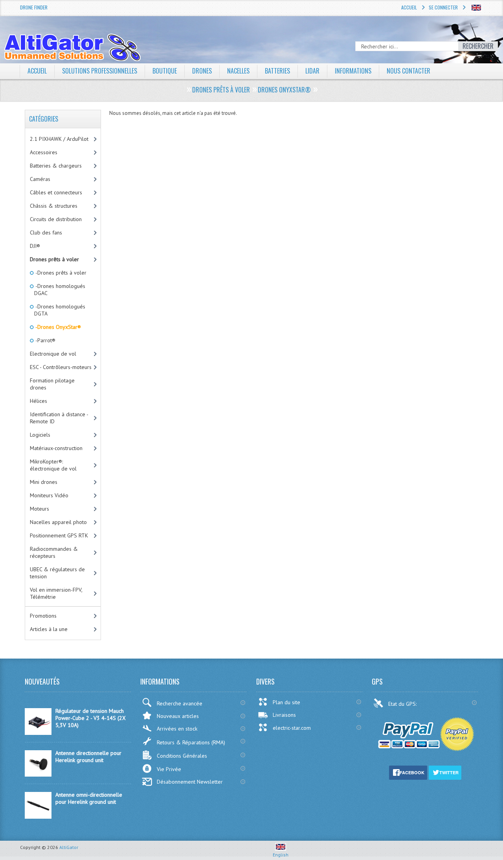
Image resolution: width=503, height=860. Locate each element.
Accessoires (43, 152)
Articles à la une (49, 629)
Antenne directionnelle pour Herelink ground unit (88, 756)
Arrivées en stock (177, 728)
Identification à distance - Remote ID (59, 418)
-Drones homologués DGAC (59, 289)
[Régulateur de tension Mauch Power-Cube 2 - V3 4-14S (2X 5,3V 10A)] (38, 732)
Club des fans (46, 232)
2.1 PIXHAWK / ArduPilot (59, 138)
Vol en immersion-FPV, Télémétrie (56, 593)
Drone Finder (34, 7)
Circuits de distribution (56, 219)
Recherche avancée (179, 703)
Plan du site (286, 702)
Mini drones (43, 481)
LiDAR (312, 71)
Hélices (38, 400)
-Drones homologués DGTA (59, 310)
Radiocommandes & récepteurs (54, 552)
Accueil (409, 7)
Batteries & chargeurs (56, 165)
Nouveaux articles (178, 716)
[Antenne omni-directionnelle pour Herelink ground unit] (38, 816)
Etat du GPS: (403, 703)
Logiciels (40, 434)
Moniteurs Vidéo (49, 495)
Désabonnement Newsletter (190, 781)
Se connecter (443, 7)
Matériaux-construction (56, 448)
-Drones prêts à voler (60, 272)
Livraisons (284, 714)
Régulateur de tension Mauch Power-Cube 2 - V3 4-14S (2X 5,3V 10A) (90, 718)
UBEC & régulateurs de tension (57, 573)
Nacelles (238, 71)
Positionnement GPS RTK (59, 535)
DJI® (35, 245)
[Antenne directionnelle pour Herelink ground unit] (38, 774)
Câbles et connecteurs (56, 192)
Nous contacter (408, 71)
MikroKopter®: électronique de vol (53, 465)
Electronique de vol (53, 353)
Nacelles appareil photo (58, 522)
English (280, 855)
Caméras (40, 179)
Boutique (164, 71)
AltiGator (68, 847)
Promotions (43, 615)
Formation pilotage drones (52, 384)
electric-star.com (292, 727)
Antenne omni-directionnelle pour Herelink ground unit (88, 798)
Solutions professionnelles (99, 71)
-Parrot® (44, 340)
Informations (353, 71)
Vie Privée (169, 769)
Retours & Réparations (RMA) (191, 742)
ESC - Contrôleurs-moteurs (61, 367)
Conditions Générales (182, 755)
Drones (202, 71)
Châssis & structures (53, 205)
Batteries (277, 71)
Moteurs (39, 508)
